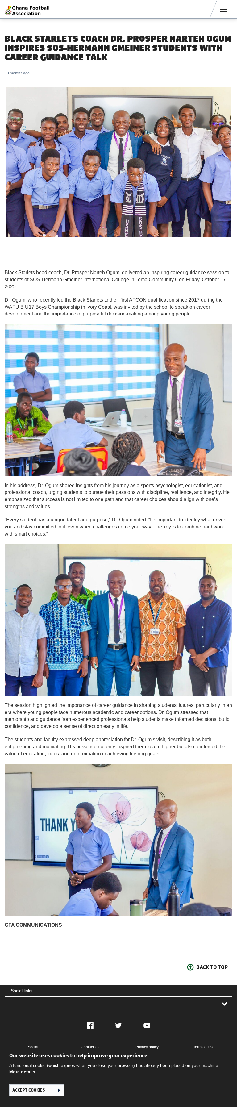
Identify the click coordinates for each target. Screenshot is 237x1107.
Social (33, 1047)
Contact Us (90, 1047)
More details (22, 1071)
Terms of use (203, 1047)
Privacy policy (147, 1047)
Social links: (22, 990)
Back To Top (212, 967)
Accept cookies (28, 1090)
